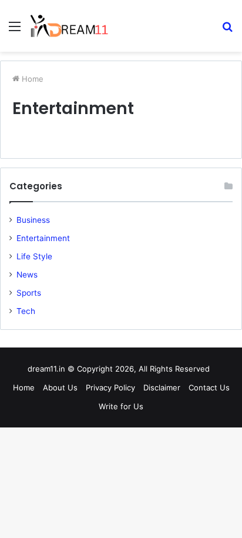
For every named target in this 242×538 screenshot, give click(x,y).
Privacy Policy (110, 387)
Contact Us (209, 387)
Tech (25, 311)
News (27, 274)
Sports (28, 293)
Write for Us (121, 406)
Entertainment (43, 238)
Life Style (34, 256)
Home (31, 78)
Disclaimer (161, 387)
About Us (60, 387)
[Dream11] (69, 26)
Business (33, 220)
